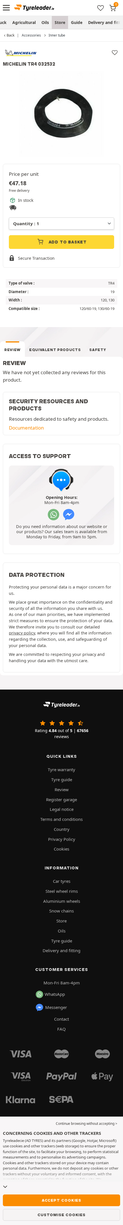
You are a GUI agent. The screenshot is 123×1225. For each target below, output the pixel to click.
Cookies (61, 849)
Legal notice (62, 809)
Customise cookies (61, 1214)
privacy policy (22, 633)
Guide (76, 22)
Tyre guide (61, 779)
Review (12, 350)
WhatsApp (55, 994)
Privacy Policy (61, 839)
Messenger (56, 1007)
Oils (45, 22)
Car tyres (61, 881)
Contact (61, 1019)
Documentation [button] (26, 427)
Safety (97, 350)
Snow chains (61, 911)
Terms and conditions (61, 819)
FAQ (61, 1029)
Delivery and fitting (61, 950)
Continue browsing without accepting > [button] (86, 1123)
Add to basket (67, 242)
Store (60, 22)
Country (62, 829)
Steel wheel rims (61, 891)
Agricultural (24, 22)
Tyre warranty (61, 769)
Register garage (61, 799)
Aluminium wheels (61, 901)
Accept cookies (61, 1200)
